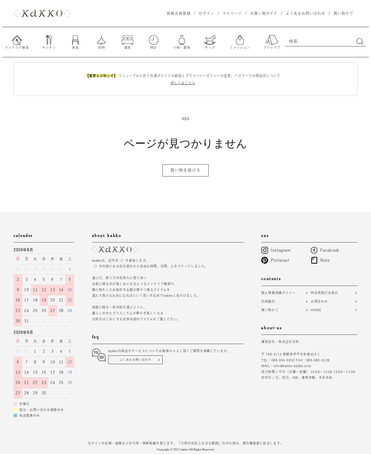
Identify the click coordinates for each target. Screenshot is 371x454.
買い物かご (269, 309)
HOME (316, 309)
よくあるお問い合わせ (135, 359)
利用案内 (268, 301)
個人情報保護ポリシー (278, 292)
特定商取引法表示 (324, 292)
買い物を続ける (185, 170)
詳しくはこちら (183, 83)
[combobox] (325, 41)
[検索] (360, 42)
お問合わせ (319, 301)
